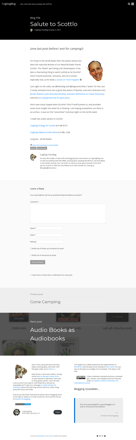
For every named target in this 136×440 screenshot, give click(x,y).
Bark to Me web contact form (48, 376)
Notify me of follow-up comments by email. (48, 248)
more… (52, 369)
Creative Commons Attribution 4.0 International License (96, 382)
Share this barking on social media (45, 145)
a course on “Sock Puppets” (67, 79)
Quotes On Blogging (22, 399)
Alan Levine (110, 367)
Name (33, 228)
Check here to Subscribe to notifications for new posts (51, 275)
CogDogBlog (9, 3)
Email (32, 235)
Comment (34, 202)
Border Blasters (37, 94)
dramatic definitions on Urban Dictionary (85, 94)
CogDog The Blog (48, 154)
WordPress (78, 367)
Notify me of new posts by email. (44, 255)
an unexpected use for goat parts (54, 97)
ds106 (33, 148)
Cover (50, 436)
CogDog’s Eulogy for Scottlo (42, 125)
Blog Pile (35, 18)
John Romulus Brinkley (55, 94)
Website (33, 242)
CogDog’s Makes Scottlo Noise (43, 132)
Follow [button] (58, 412)
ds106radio (42, 148)
